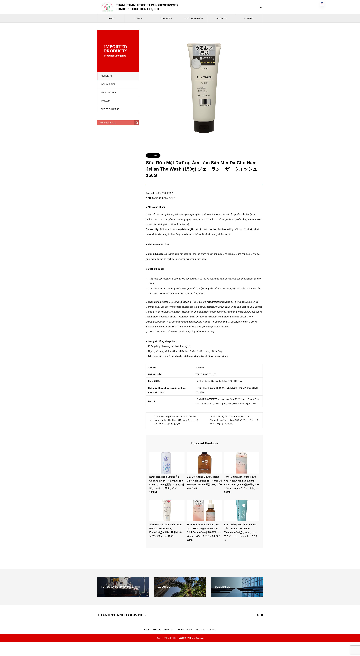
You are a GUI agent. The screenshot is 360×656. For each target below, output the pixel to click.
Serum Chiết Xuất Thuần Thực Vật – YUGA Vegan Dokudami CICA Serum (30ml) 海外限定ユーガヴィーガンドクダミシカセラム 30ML (204, 532)
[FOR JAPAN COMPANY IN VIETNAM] (123, 595)
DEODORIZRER (108, 92)
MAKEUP (105, 101)
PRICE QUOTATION (194, 18)
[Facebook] (258, 615)
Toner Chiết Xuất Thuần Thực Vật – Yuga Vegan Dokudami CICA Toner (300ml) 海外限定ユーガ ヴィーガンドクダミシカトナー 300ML (241, 484)
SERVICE (138, 18)
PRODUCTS (166, 18)
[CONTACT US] (237, 595)
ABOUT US (221, 18)
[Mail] (262, 615)
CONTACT (249, 18)
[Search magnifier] (136, 122)
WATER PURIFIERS (110, 109)
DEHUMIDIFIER (108, 84)
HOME (111, 18)
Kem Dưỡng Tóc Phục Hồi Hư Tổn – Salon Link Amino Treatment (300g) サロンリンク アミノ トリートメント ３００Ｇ (241, 532)
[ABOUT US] (180, 595)
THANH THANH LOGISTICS (121, 615)
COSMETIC (106, 76)
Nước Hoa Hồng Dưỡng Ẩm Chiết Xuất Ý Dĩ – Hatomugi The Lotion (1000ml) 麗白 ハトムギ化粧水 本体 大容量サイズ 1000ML (166, 484)
